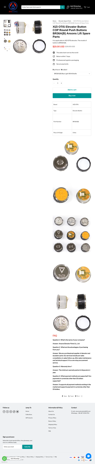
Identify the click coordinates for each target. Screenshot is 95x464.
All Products (29, 418)
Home (54, 21)
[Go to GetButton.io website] (4, 462)
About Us (51, 411)
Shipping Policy (52, 424)
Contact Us (51, 414)
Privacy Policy (52, 418)
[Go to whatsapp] (4, 458)
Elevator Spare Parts (65, 21)
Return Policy (52, 421)
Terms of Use (52, 428)
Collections (29, 414)
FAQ (49, 431)
